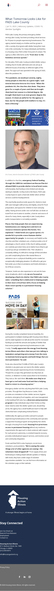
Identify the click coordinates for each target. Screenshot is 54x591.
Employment (4, 535)
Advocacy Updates (25, 26)
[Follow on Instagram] (30, 577)
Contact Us (4, 538)
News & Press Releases (8, 533)
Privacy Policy (5, 567)
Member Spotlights (13, 29)
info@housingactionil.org (9, 554)
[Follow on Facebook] (19, 577)
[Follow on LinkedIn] (24, 577)
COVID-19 (38, 26)
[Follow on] (35, 577)
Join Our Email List (6, 531)
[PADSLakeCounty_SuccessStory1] (27, 330)
